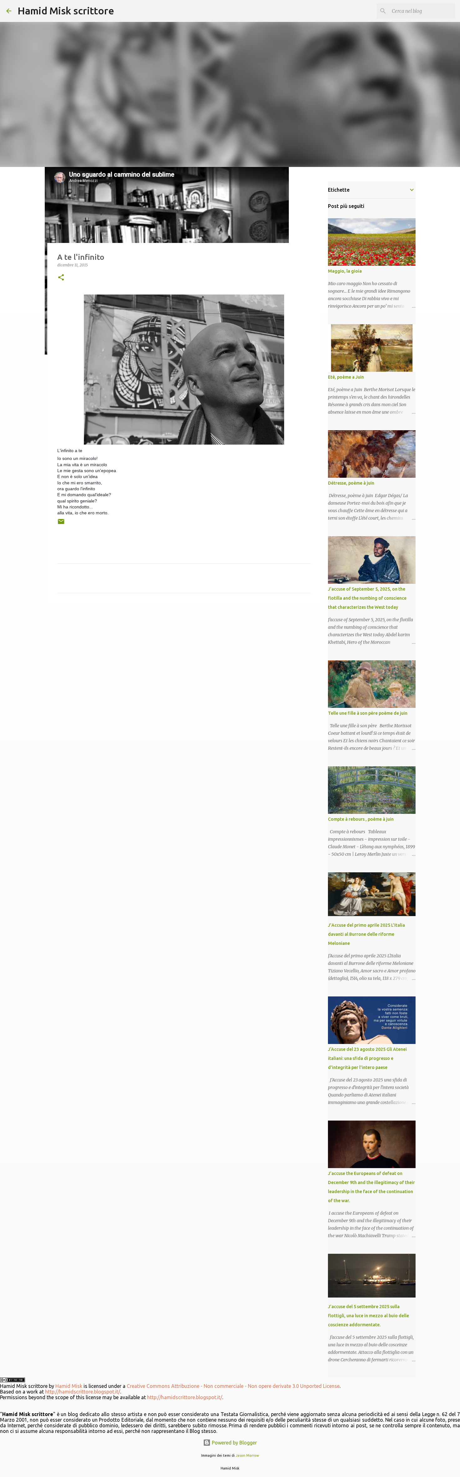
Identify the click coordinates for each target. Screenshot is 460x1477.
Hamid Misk (68, 1386)
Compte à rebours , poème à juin (361, 819)
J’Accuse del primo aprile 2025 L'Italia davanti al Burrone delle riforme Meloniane (366, 934)
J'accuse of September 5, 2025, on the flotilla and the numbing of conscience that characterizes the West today (367, 598)
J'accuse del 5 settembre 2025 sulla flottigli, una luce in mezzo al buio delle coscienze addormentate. (368, 1315)
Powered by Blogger (234, 1442)
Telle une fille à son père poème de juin (367, 713)
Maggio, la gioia (345, 271)
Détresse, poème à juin (351, 483)
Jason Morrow (247, 1455)
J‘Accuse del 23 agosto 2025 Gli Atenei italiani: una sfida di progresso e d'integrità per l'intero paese (367, 1058)
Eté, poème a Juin (346, 377)
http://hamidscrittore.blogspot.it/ (82, 1391)
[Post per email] (61, 524)
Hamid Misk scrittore (66, 10)
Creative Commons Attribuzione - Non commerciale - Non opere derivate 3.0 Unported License (233, 1386)
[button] (61, 278)
